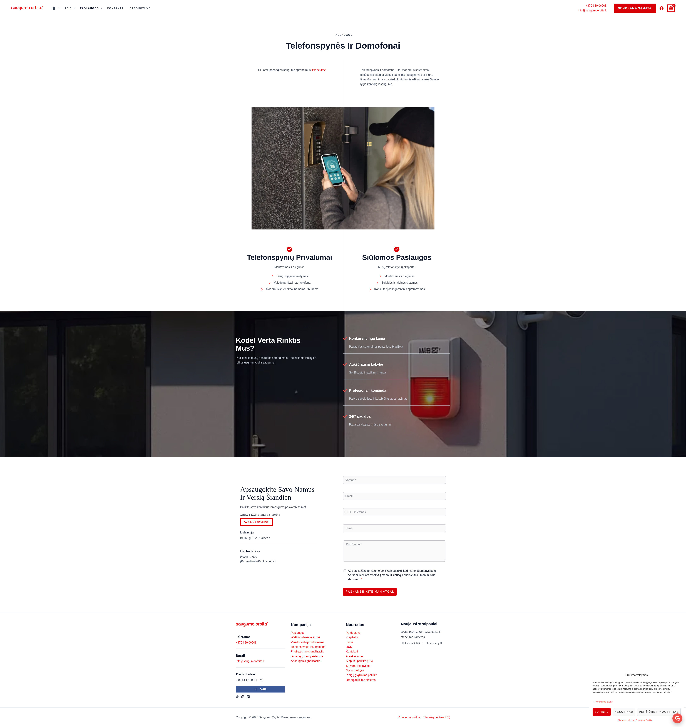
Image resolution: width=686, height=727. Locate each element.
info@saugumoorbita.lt (592, 10)
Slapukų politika (626, 720)
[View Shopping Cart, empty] (671, 8)
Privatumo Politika (644, 720)
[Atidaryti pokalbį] (677, 718)
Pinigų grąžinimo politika (361, 675)
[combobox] (347, 512)
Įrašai (349, 642)
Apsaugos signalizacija (305, 660)
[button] (635, 8)
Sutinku (602, 711)
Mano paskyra (355, 670)
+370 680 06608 (596, 5)
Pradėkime (319, 69)
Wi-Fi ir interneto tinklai (305, 637)
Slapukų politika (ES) (359, 660)
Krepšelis (352, 637)
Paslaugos (89, 8)
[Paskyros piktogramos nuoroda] (661, 8)
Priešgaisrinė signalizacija (307, 651)
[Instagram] (242, 696)
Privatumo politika (409, 717)
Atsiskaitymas (354, 656)
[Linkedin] (248, 696)
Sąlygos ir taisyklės (358, 665)
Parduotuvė (140, 8)
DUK (349, 646)
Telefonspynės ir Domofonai (308, 646)
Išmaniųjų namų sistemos (307, 656)
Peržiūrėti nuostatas (659, 711)
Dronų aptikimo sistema (361, 679)
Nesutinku (624, 711)
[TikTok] (237, 696)
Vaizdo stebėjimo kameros (307, 642)
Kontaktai (116, 8)
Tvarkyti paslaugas (603, 702)
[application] (57, 8)
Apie (68, 8)
